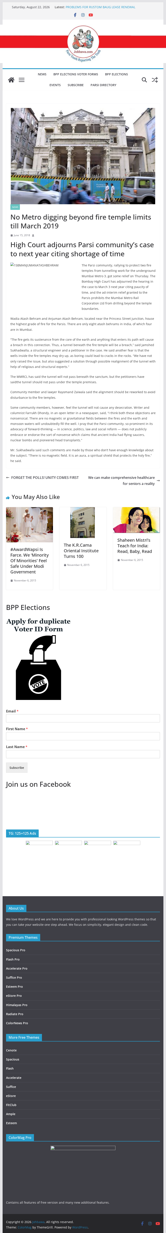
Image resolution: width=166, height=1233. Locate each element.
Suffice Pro (14, 977)
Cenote (11, 1050)
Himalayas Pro (16, 1005)
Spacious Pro (15, 950)
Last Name (16, 747)
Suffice (11, 1087)
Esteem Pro (14, 987)
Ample (10, 1114)
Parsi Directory (103, 85)
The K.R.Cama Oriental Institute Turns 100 (81, 550)
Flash (10, 1068)
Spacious (12, 1059)
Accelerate (13, 1078)
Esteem (11, 1123)
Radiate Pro (14, 1014)
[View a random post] (155, 80)
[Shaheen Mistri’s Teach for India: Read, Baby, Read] (136, 510)
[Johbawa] (11, 80)
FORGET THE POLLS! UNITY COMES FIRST (45, 477)
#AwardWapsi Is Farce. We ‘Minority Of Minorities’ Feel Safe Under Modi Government (29, 560)
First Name (17, 729)
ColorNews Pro (17, 1023)
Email (12, 711)
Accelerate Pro (16, 968)
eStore (11, 1096)
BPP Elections (116, 74)
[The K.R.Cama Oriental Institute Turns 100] (83, 510)
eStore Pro (14, 996)
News (42, 74)
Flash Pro (13, 959)
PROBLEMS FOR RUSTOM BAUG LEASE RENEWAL (100, 7)
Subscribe (76, 85)
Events (55, 85)
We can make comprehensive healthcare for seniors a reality (121, 480)
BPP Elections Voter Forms (75, 74)
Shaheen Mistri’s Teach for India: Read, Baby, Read (134, 545)
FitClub (11, 1105)
